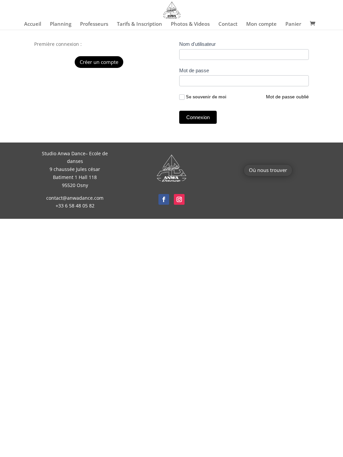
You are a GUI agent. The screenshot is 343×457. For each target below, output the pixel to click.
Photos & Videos (190, 24)
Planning (60, 24)
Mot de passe (194, 70)
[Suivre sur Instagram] (179, 199)
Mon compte (261, 24)
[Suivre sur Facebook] (163, 199)
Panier (293, 24)
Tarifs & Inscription (139, 24)
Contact (227, 24)
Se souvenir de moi (206, 96)
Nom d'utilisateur (197, 44)
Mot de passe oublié (287, 96)
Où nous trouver (268, 170)
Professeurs (94, 24)
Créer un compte (99, 62)
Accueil (32, 24)
